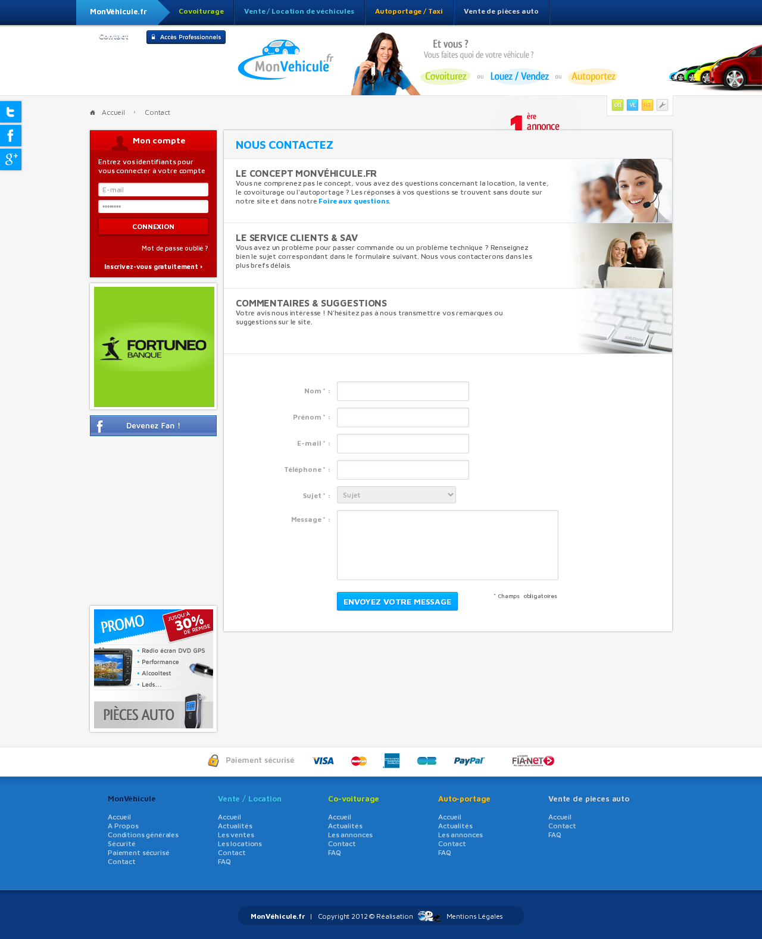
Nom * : (317, 390)
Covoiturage (201, 11)
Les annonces (350, 834)
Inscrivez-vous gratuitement (151, 266)
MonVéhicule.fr (118, 11)
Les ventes (236, 834)
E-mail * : (314, 443)
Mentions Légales (475, 916)
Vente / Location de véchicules (299, 11)
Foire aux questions (353, 200)
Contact (114, 36)
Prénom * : (312, 416)
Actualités (235, 825)
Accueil (113, 112)
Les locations (240, 843)
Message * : (311, 519)
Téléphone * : (307, 469)
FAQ (224, 861)
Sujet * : (317, 495)
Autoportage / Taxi (409, 11)
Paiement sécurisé (138, 852)
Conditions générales (143, 834)
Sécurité (122, 843)
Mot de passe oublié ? (175, 248)
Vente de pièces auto (501, 11)
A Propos (123, 825)
